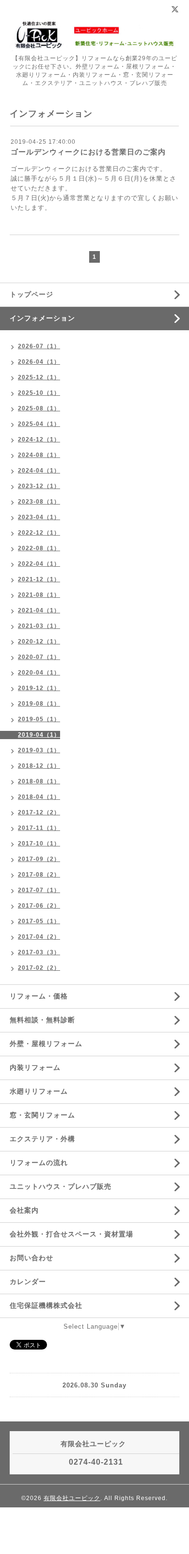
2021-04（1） (39, 610)
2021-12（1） (39, 579)
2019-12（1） (39, 688)
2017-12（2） (39, 812)
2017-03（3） (39, 952)
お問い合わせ (31, 1258)
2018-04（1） (39, 797)
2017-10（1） (39, 843)
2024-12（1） (39, 439)
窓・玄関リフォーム (42, 1115)
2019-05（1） (39, 719)
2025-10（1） (39, 392)
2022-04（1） (39, 563)
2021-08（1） (39, 594)
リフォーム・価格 (39, 996)
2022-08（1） (39, 548)
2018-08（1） (39, 781)
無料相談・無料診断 (42, 1020)
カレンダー (28, 1281)
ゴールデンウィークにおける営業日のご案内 (88, 152)
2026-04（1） (39, 361)
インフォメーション (42, 318)
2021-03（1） (39, 626)
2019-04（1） (39, 734)
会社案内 (24, 1210)
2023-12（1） (39, 486)
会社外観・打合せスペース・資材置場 (71, 1234)
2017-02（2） (39, 967)
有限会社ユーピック (72, 1498)
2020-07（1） (39, 657)
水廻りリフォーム (39, 1091)
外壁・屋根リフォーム (46, 1043)
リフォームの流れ (39, 1162)
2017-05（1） (39, 921)
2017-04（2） (39, 936)
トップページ (31, 294)
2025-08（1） (39, 408)
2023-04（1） (39, 517)
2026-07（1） (39, 346)
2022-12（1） (39, 532)
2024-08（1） (39, 455)
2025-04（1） (39, 424)
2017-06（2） (39, 905)
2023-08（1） (39, 501)
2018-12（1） (39, 765)
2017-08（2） (39, 874)
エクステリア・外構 (42, 1139)
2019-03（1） (39, 750)
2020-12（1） (39, 641)
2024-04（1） (39, 470)
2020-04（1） (39, 672)
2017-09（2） (39, 859)
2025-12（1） (39, 377)
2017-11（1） (39, 828)
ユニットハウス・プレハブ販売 (60, 1186)
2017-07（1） (39, 890)
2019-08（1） (39, 703)
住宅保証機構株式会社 (46, 1305)
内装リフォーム (35, 1067)
